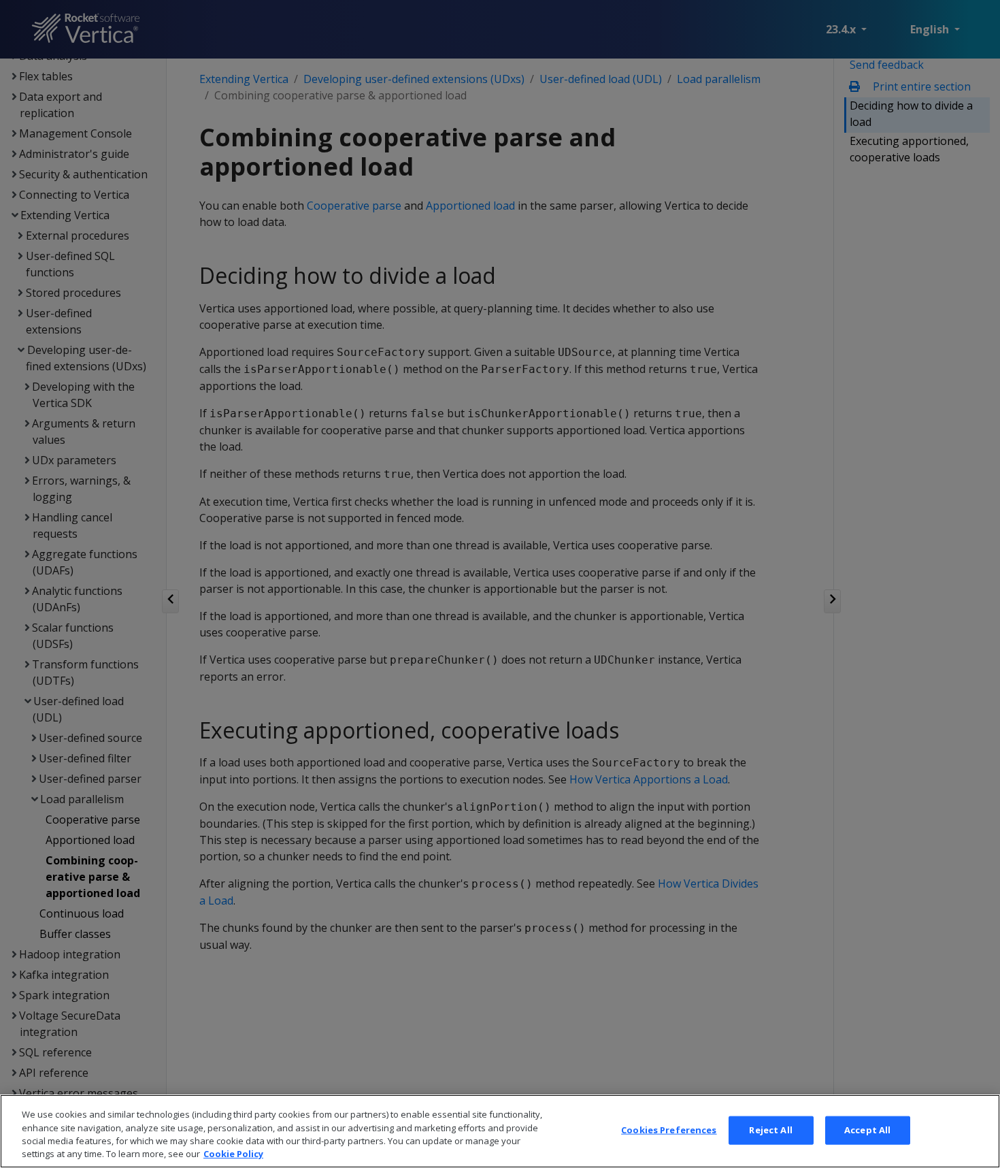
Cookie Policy (233, 1154)
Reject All (770, 1130)
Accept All (867, 1130)
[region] (500, 1131)
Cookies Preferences (668, 1130)
